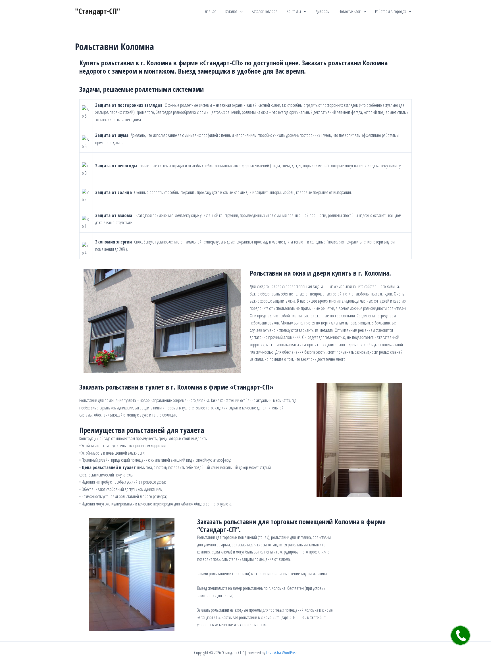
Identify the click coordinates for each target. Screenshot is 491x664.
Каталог (231, 11)
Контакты (294, 11)
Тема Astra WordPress (281, 653)
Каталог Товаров (265, 11)
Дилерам (323, 11)
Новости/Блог (350, 11)
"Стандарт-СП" (97, 11)
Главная (209, 11)
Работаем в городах (390, 11)
